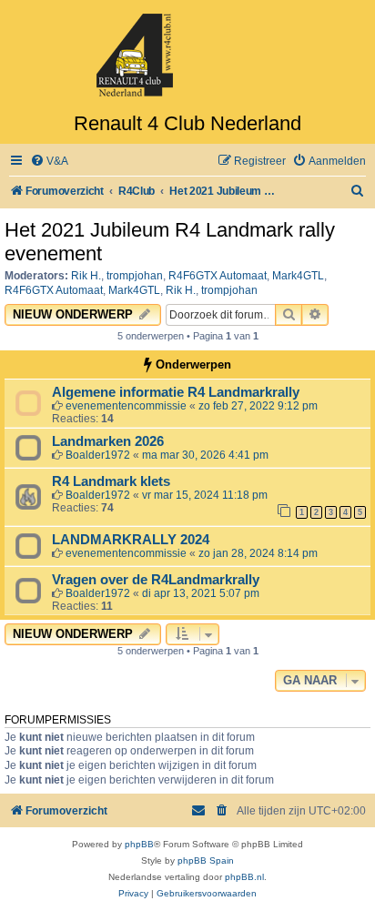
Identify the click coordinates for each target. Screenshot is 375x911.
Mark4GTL (298, 275)
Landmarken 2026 (108, 441)
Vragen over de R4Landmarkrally (155, 579)
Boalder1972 (98, 455)
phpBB (139, 844)
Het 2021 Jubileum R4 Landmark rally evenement (170, 241)
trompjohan (134, 275)
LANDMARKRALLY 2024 (130, 539)
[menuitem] (49, 161)
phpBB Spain (205, 860)
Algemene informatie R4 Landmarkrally (175, 392)
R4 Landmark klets (111, 481)
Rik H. (86, 275)
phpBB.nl (244, 877)
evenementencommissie (126, 406)
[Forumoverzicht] (187, 56)
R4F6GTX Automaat (217, 275)
